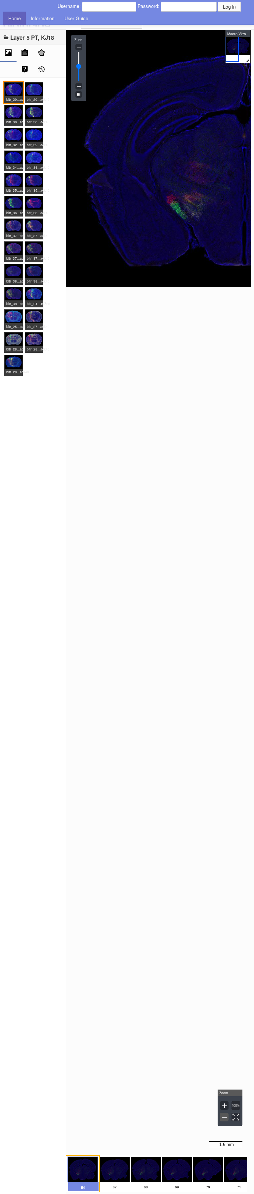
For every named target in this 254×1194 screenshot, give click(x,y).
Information (43, 18)
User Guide (76, 18)
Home (14, 18)
